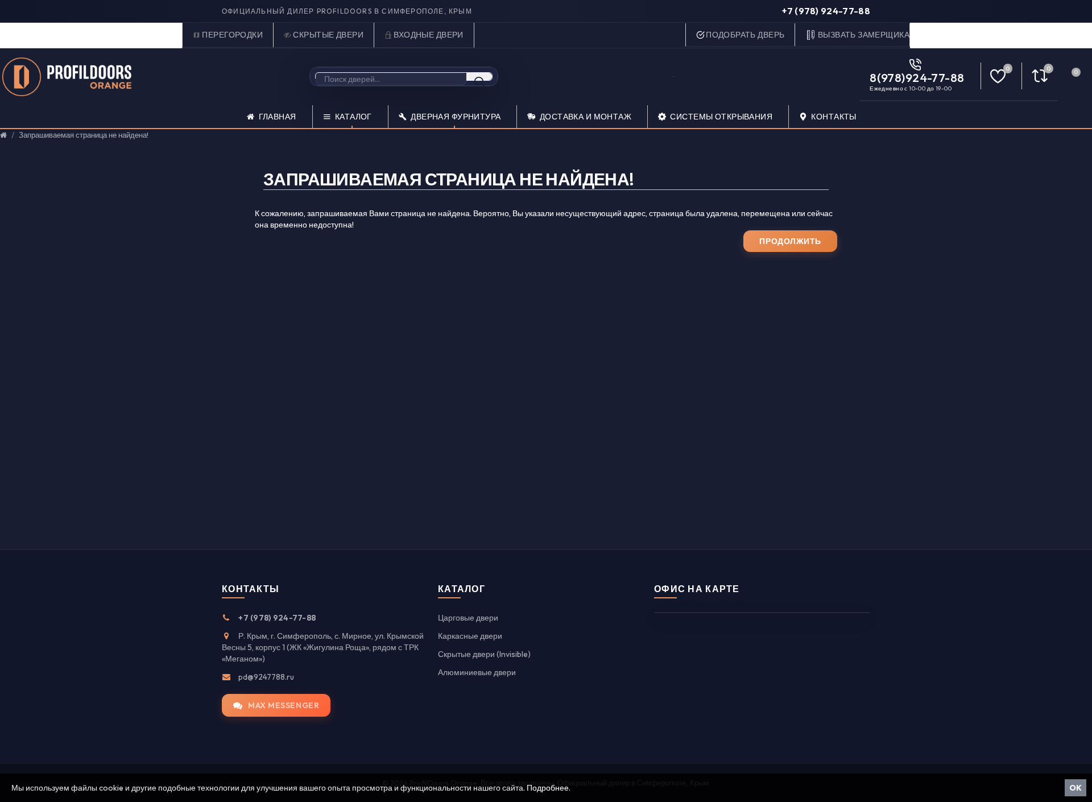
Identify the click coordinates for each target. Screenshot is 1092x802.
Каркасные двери (470, 636)
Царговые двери (468, 618)
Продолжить (790, 241)
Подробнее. (548, 788)
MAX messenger (283, 705)
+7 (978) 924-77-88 (826, 10)
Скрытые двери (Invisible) (484, 654)
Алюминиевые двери (477, 672)
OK (1075, 788)
